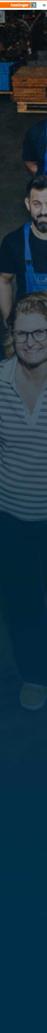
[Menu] (44, 5)
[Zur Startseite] (18, 5)
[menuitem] (44, 5)
